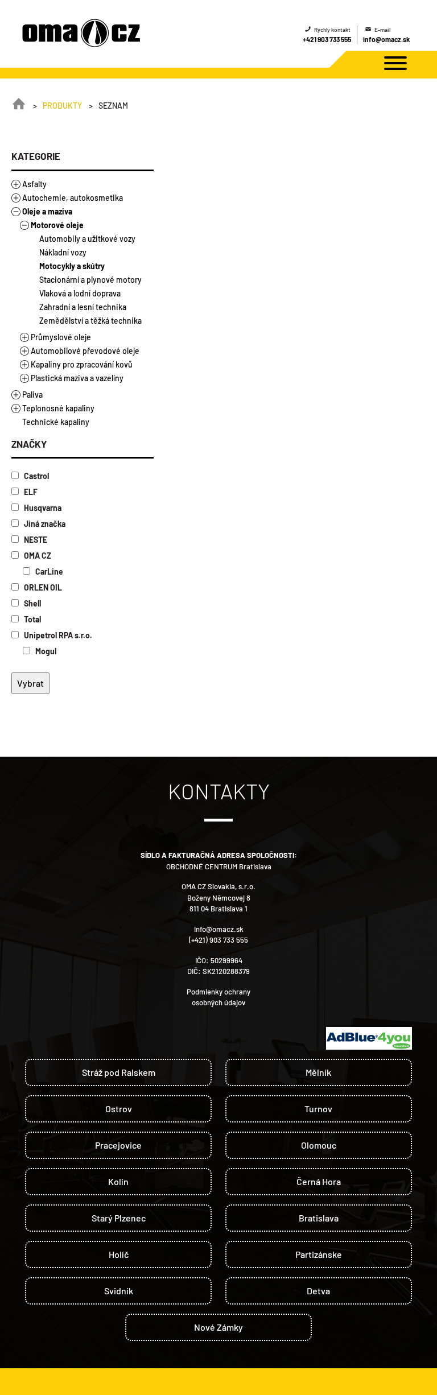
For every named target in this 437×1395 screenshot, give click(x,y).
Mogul (45, 651)
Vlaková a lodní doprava (80, 293)
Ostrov (118, 1108)
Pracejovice (118, 1145)
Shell (31, 603)
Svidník (118, 1290)
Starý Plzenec (119, 1217)
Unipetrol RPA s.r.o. (57, 635)
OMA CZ (36, 555)
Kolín (118, 1181)
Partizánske (318, 1254)
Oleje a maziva (47, 211)
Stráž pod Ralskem (118, 1072)
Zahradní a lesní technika (82, 307)
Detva (318, 1290)
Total (31, 619)
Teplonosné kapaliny (58, 408)
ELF (30, 492)
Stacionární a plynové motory (90, 279)
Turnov (318, 1108)
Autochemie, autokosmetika (72, 198)
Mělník (318, 1072)
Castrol (35, 476)
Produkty (62, 105)
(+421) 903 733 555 (218, 939)
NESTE (34, 539)
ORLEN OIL (42, 587)
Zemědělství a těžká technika (90, 320)
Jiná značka (43, 524)
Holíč (119, 1254)
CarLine (48, 571)
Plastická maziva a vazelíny (77, 378)
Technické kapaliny (55, 422)
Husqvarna (41, 508)
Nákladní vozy (62, 252)
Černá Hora (318, 1181)
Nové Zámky (218, 1327)
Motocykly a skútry (72, 266)
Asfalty (34, 184)
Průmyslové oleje (61, 337)
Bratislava (319, 1217)
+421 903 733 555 (327, 39)
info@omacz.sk (386, 39)
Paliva (32, 394)
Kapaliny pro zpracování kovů (82, 364)
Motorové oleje (57, 225)
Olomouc (318, 1145)
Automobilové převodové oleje (85, 351)
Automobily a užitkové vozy (87, 238)
